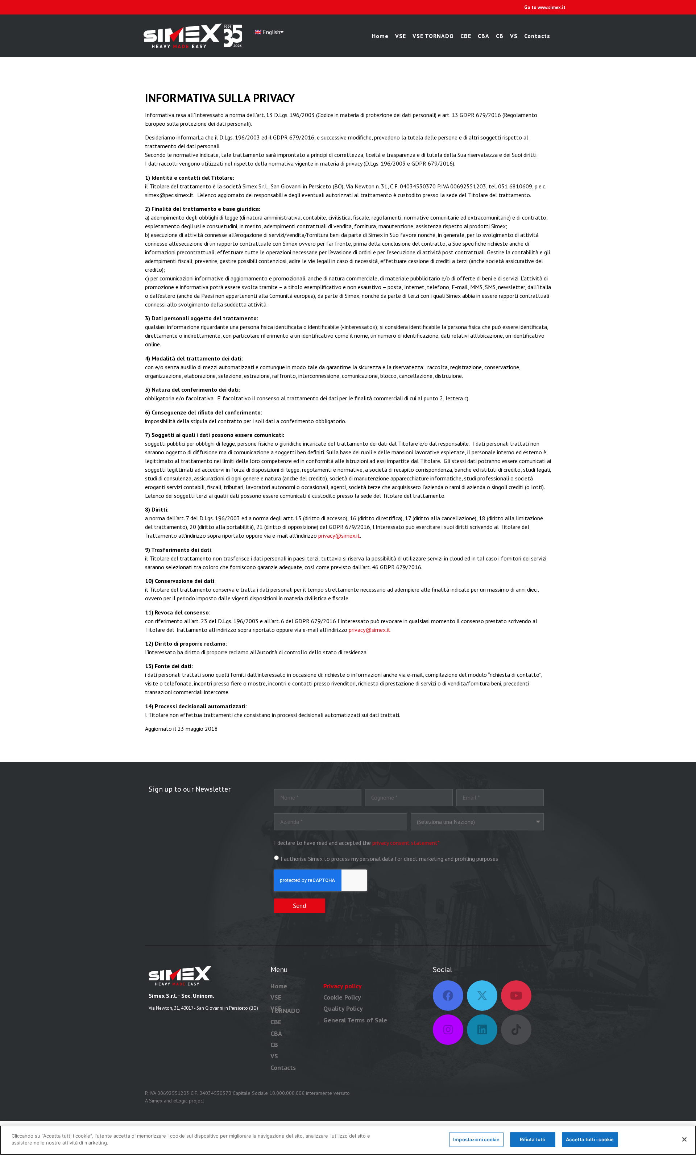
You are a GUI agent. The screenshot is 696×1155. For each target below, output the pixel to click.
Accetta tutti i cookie (590, 1139)
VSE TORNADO (433, 35)
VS (514, 35)
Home (380, 35)
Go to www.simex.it (545, 7)
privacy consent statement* (406, 842)
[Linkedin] (482, 1029)
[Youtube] (516, 995)
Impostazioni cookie (476, 1139)
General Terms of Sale (355, 1020)
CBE (465, 35)
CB (500, 35)
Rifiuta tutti (532, 1139)
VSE (400, 35)
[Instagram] (448, 1029)
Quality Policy (343, 1008)
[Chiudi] (684, 1139)
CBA (483, 35)
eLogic (180, 1100)
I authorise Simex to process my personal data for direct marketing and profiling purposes (389, 858)
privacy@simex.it (339, 535)
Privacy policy (342, 986)
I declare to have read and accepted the (357, 842)
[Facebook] (448, 995)
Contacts (537, 35)
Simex (155, 1100)
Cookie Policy (342, 997)
